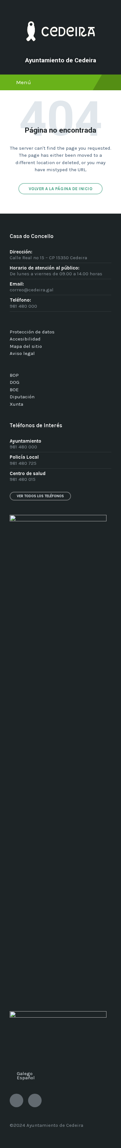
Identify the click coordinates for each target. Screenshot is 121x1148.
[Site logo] (60, 50)
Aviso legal (22, 353)
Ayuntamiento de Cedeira (60, 60)
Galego (25, 1073)
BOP (14, 375)
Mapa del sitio (26, 346)
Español (26, 1078)
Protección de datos (32, 332)
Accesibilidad (25, 339)
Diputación (22, 397)
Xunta (16, 404)
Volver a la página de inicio (61, 188)
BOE (14, 390)
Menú (23, 82)
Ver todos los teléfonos (40, 496)
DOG (14, 382)
